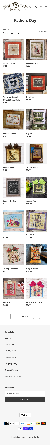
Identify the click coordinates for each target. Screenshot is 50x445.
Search (8, 338)
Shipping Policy (11, 364)
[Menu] (45, 6)
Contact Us (9, 344)
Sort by (6, 29)
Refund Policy (10, 357)
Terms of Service (11, 370)
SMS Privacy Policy (13, 377)
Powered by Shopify (32, 437)
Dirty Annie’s (21, 437)
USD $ (24, 415)
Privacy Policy (10, 351)
